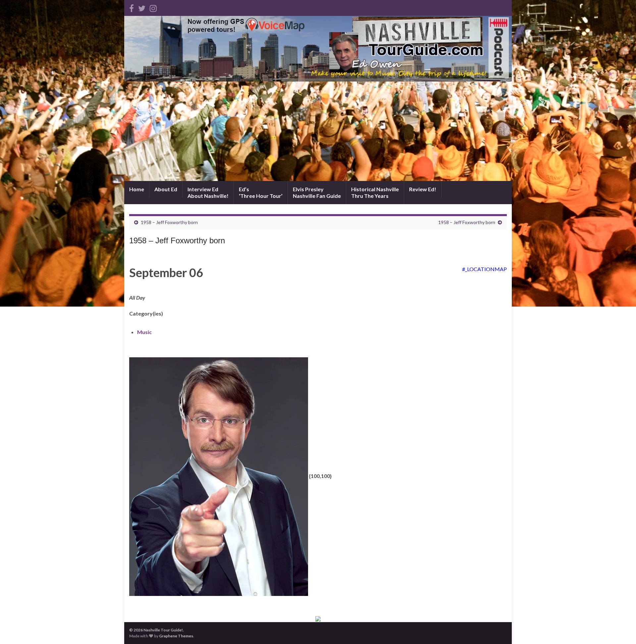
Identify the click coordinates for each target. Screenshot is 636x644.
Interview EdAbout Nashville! (208, 192)
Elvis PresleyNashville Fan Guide (317, 192)
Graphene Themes (176, 635)
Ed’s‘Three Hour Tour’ (261, 192)
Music (144, 332)
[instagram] (153, 7)
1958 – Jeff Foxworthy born (169, 222)
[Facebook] (131, 7)
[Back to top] (621, 629)
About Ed (165, 189)
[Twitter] (141, 7)
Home (136, 189)
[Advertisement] (318, 131)
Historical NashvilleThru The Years (375, 192)
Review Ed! (422, 189)
